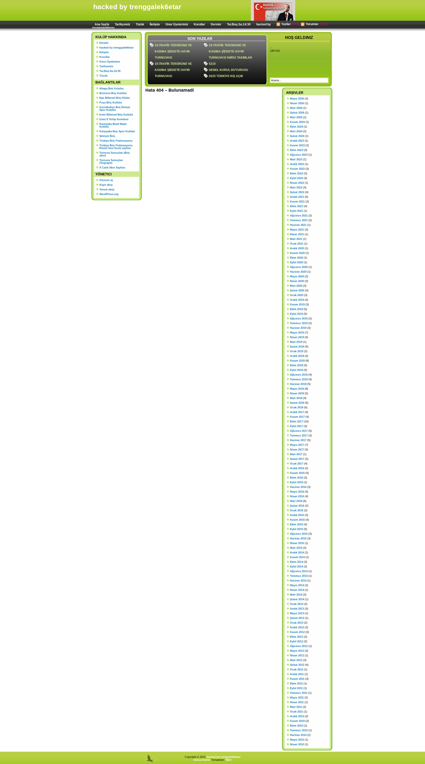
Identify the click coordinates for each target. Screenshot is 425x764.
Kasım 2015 (297, 519)
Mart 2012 (296, 660)
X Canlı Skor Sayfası (112, 167)
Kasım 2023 (297, 145)
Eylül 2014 (296, 566)
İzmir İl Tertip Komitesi (113, 119)
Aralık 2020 (297, 248)
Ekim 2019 (296, 309)
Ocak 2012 (296, 669)
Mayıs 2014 (297, 585)
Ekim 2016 (296, 477)
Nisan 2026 (297, 103)
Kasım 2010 (297, 720)
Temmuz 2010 (299, 730)
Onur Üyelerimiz (177, 24)
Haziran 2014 (298, 580)
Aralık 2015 (297, 515)
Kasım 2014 (297, 557)
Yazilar (286, 24)
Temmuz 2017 (299, 435)
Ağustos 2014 (299, 571)
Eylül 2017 (296, 426)
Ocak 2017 (296, 463)
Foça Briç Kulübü (110, 102)
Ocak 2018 (296, 407)
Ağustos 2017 (299, 430)
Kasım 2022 (297, 168)
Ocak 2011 (296, 711)
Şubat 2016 (297, 505)
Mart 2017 (296, 454)
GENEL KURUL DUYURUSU (228, 70)
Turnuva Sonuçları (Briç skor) (114, 154)
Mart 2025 (296, 117)
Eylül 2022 (296, 178)
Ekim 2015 (296, 524)
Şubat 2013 (297, 617)
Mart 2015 (296, 547)
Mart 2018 (296, 398)
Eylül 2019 (296, 313)
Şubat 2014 (297, 599)
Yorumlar (312, 24)
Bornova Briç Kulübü (113, 93)
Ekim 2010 (296, 725)
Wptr (229, 759)
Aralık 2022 (297, 164)
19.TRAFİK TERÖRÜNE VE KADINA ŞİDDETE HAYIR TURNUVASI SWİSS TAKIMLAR (230, 51)
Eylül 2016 (296, 482)
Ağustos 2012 (299, 646)
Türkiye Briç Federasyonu (116, 140)
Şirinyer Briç (107, 135)
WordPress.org (109, 194)
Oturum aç (106, 180)
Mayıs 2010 (297, 739)
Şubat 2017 (297, 458)
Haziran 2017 (298, 440)
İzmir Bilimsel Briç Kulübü (116, 114)
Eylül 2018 (296, 369)
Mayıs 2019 (297, 332)
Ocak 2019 (296, 351)
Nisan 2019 (297, 337)
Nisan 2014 (297, 589)
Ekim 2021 (296, 206)
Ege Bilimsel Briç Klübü (114, 97)
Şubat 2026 (297, 112)
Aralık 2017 (297, 412)
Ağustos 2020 (299, 267)
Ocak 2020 (296, 295)
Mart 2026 (296, 107)
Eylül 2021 (296, 210)
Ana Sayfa (102, 24)
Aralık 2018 (297, 355)
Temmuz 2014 (299, 575)
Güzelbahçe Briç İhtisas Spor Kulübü (114, 108)
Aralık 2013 (297, 608)
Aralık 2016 (297, 468)
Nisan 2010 (297, 744)
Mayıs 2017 (297, 444)
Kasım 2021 (297, 201)
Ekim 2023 (296, 150)
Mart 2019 (296, 341)
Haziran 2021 (298, 224)
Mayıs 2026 (297, 98)
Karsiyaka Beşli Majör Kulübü (113, 125)
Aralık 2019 (297, 299)
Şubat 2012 (297, 664)
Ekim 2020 (296, 257)
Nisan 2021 (297, 234)
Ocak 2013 (296, 622)
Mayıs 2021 (297, 229)
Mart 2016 (296, 500)
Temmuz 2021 (299, 220)
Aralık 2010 (297, 716)
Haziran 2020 (298, 271)
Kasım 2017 (297, 416)
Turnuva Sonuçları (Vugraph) (111, 161)
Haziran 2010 (298, 734)
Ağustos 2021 (299, 215)
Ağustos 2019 (299, 318)
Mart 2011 (296, 706)
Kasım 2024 (297, 121)
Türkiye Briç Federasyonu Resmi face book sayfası (116, 146)
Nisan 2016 (297, 496)
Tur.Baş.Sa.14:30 (239, 24)
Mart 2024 (296, 131)
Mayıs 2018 (297, 388)
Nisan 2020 (297, 281)
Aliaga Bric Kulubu (111, 88)
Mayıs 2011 (297, 697)
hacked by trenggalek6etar (137, 7)
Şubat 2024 (297, 135)
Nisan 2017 (297, 449)
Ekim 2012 (296, 636)
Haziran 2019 (298, 327)
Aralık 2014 (297, 552)
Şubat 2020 (297, 290)
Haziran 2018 (298, 383)
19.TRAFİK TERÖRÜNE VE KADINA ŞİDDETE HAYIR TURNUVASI (173, 51)
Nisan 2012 (297, 655)
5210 (212, 64)
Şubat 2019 (297, 346)
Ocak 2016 (296, 510)
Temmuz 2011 (298, 692)
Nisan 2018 (297, 393)
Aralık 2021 (297, 196)
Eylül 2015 (296, 529)
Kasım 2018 (297, 360)
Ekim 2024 (296, 126)
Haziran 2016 (298, 486)
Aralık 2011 (297, 674)
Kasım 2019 (297, 304)
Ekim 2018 (296, 365)
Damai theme (201, 759)
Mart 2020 (296, 285)
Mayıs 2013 (297, 613)
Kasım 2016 (297, 472)
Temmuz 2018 (299, 379)
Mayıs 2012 (297, 650)
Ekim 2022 (296, 173)
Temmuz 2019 (299, 323)
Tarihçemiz (122, 24)
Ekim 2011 (296, 683)
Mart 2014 (296, 594)
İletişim (155, 24)
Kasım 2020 (297, 252)
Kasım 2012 (297, 632)
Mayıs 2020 (297, 276)
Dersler (216, 24)
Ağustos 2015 (299, 533)
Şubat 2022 (297, 192)
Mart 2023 (296, 159)
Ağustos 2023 (299, 154)
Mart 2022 (296, 187)
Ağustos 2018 (299, 374)
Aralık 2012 (297, 627)
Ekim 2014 (296, 561)
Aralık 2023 (297, 140)
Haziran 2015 (298, 538)
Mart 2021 (296, 238)
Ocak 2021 (296, 243)
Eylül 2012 (296, 641)
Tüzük (140, 24)
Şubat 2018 (297, 402)
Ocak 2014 (296, 603)
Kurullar (199, 24)
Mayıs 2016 (297, 491)
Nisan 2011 (297, 702)
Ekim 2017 (296, 421)
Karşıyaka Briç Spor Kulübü (117, 131)
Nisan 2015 (297, 543)
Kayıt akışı (106, 184)
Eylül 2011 (296, 688)
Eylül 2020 (296, 262)
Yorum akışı (106, 189)
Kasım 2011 (297, 678)
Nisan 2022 (297, 182)
